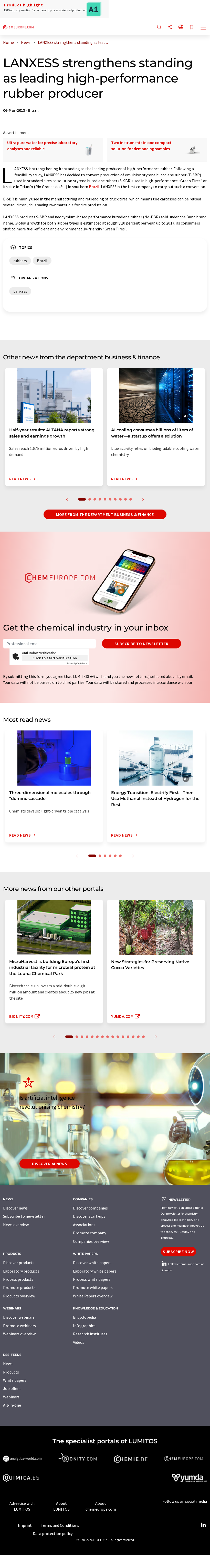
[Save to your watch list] (191, 28)
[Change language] (180, 27)
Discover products (18, 1262)
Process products (18, 1279)
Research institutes (90, 1333)
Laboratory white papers (94, 1271)
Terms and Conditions (60, 1525)
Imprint (25, 1525)
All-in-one (12, 1405)
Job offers (11, 1388)
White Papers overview (92, 1295)
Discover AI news (49, 1163)
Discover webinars (19, 1317)
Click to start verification (55, 658)
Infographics (84, 1325)
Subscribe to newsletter (141, 643)
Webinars (11, 1396)
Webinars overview (19, 1333)
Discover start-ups (89, 1216)
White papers (14, 1380)
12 (128, 1036)
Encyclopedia (84, 1317)
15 (143, 1036)
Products (11, 1372)
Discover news (15, 1208)
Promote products (19, 1287)
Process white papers (91, 1279)
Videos (78, 1342)
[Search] (159, 27)
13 (133, 1036)
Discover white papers (92, 1262)
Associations (84, 1224)
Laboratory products (21, 1271)
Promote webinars (19, 1325)
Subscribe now (178, 1251)
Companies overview (91, 1241)
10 (130, 499)
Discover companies (90, 1208)
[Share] (170, 27)
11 (123, 1036)
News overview (16, 1224)
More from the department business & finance (105, 514)
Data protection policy (52, 1533)
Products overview (19, 1295)
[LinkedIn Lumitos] (203, 1525)
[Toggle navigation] (203, 27)
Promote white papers (93, 1287)
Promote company (89, 1232)
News (8, 1363)
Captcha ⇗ (77, 663)
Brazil (94, 186)
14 (138, 1036)
